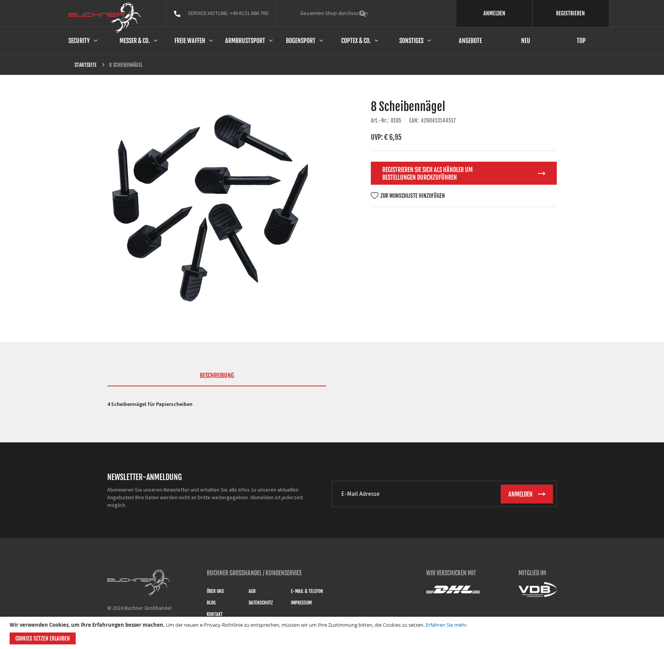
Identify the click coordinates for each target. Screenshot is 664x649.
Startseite (85, 65)
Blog (211, 603)
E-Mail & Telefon (307, 591)
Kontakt (214, 614)
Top (581, 41)
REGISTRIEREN (570, 13)
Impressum (301, 603)
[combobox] (377, 13)
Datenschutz (261, 603)
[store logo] (105, 17)
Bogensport (300, 41)
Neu (525, 41)
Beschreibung (217, 375)
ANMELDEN (494, 13)
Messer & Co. (135, 41)
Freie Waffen (189, 41)
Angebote (470, 41)
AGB (252, 591)
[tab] (216, 379)
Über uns (215, 591)
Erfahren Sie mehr (446, 624)
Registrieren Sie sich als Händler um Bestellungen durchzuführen (427, 173)
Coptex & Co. (356, 41)
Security (79, 41)
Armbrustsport (245, 41)
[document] (333, 632)
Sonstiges (411, 41)
